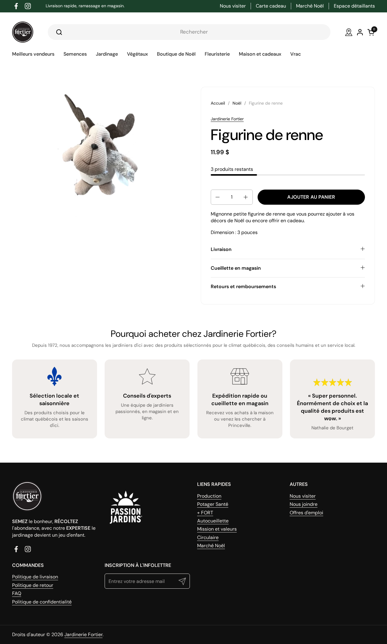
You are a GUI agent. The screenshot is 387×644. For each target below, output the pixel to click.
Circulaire (208, 537)
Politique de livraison (35, 577)
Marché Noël (211, 545)
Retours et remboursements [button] (243, 286)
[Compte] (360, 32)
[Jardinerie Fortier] (22, 32)
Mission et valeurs (217, 529)
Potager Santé (212, 504)
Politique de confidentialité (42, 602)
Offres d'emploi (306, 512)
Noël (237, 103)
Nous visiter (303, 496)
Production (209, 496)
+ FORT (205, 512)
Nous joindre (303, 504)
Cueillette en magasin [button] (236, 268)
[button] (217, 197)
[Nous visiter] (349, 32)
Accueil (218, 103)
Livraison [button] (221, 249)
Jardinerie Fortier (227, 119)
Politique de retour (32, 585)
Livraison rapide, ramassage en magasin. (85, 6)
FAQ (16, 593)
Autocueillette (213, 521)
